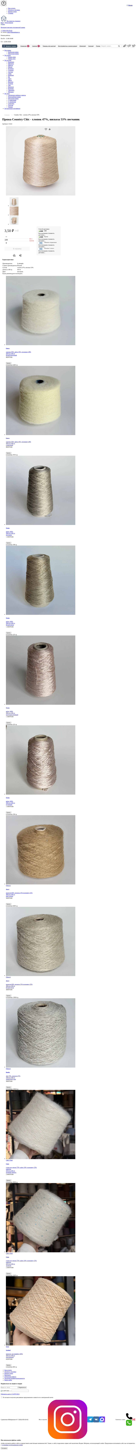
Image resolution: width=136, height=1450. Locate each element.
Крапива (11, 88)
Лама (9, 73)
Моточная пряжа (13, 53)
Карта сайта (8, 1380)
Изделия (82, 46)
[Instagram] (67, 1419)
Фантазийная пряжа (14, 97)
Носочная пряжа (13, 98)
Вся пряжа (7, 50)
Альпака (11, 70)
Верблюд (11, 75)
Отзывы (10, 13)
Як (9, 77)
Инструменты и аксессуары (67, 46)
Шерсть (10, 65)
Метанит (11, 92)
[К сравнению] (49, 129)
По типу (7, 93)
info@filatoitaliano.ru (13, 32)
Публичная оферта (10, 1377)
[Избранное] (128, 46)
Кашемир (11, 62)
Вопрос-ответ (12, 11)
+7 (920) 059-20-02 (6, 30)
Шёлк (10, 80)
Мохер (10, 67)
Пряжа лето (11, 58)
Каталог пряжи (11, 46)
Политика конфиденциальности (14, 1378)
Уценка (90, 46)
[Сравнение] (124, 46)
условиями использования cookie (12, 1445)
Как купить (11, 8)
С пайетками (12, 100)
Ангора (10, 72)
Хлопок (10, 83)
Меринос (11, 63)
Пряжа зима (12, 57)
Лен (9, 85)
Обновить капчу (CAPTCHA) (10, 1394)
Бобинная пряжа (13, 52)
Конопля (11, 87)
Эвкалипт (11, 90)
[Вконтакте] (96, 1419)
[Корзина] (133, 46)
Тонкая (10, 107)
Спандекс (11, 103)
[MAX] (102, 1419)
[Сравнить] (7, 361)
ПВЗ (45, 230)
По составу (7, 60)
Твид (9, 78)
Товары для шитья (49, 46)
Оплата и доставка (14, 10)
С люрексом (12, 102)
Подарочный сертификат (12, 108)
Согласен (4, 1448)
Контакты (7, 1375)
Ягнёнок (11, 68)
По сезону (7, 55)
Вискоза (10, 82)
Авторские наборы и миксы (17, 95)
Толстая (10, 105)
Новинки (24, 46)
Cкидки (35, 46)
